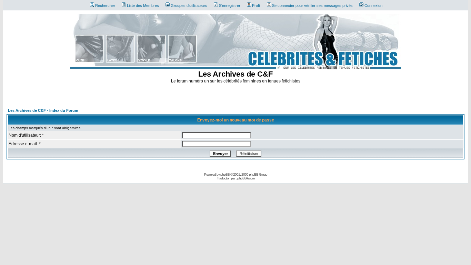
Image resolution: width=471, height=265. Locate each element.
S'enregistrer (229, 5)
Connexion (373, 5)
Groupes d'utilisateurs (189, 5)
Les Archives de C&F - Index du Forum (43, 110)
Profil (256, 5)
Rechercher (105, 5)
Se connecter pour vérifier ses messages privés (312, 5)
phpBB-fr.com (245, 178)
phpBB (225, 174)
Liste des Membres (143, 5)
